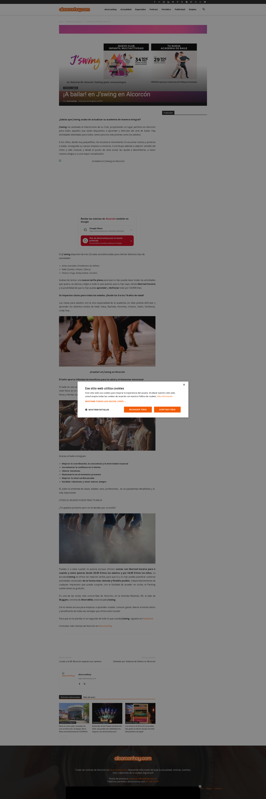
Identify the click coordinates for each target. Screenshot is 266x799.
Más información (165, 396)
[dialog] (133, 399)
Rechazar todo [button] (138, 409)
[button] (133, 401)
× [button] (184, 385)
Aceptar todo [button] (167, 409)
